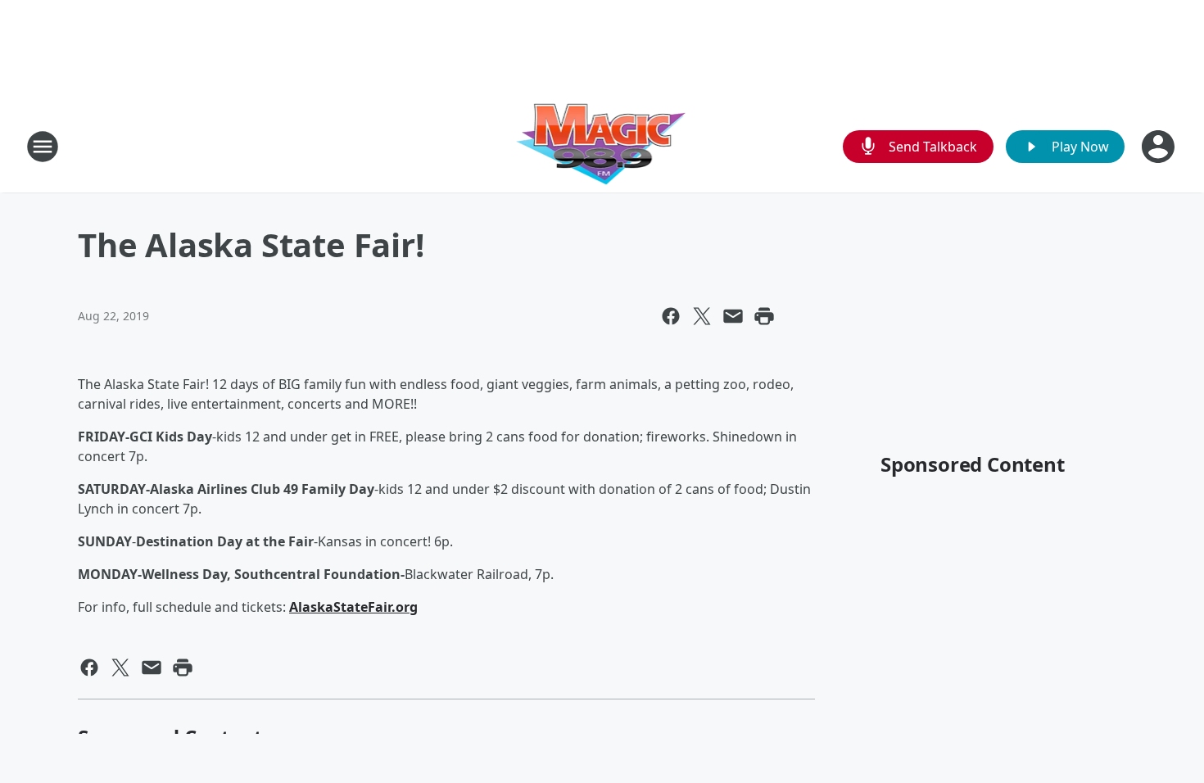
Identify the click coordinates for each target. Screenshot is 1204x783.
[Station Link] (602, 146)
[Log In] (1160, 146)
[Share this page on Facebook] (670, 316)
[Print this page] (764, 316)
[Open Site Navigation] (42, 146)
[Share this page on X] (701, 316)
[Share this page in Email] (733, 316)
